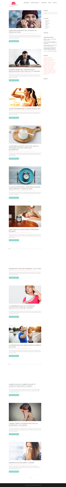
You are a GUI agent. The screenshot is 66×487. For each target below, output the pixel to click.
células (52, 63)
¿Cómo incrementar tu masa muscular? (24, 109)
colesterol (46, 62)
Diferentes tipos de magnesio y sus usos (25, 268)
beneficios (49, 60)
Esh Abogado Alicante (47, 45)
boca (53, 60)
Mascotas (46, 24)
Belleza (27, 33)
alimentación (49, 57)
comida (50, 62)
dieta (49, 64)
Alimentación (23, 33)
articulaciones (51, 59)
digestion (53, 64)
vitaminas (45, 74)
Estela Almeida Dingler (16, 33)
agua (44, 57)
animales (50, 58)
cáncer (48, 63)
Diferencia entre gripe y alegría (21, 462)
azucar (45, 60)
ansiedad (45, 59)
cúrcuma (45, 64)
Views (36, 33)
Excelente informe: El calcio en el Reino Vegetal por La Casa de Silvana (50, 42)
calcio (49, 61)
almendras (46, 58)
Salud (33, 33)
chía (52, 61)
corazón (54, 62)
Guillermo (45, 39)
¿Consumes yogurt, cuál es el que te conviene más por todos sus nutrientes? (23, 147)
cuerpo (45, 63)
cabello (45, 61)
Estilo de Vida (30, 33)
